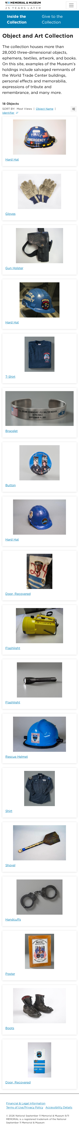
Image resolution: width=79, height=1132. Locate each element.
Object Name (44, 108)
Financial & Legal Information (25, 1103)
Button (10, 485)
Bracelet (11, 431)
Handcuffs (13, 919)
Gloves (10, 214)
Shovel (10, 865)
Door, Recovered (18, 594)
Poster (10, 974)
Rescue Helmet (16, 756)
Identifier (8, 112)
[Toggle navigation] (71, 5)
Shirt (8, 811)
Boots (9, 1028)
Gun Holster (14, 268)
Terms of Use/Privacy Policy (24, 1107)
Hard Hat (12, 159)
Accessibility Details (58, 1107)
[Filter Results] (74, 109)
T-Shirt (10, 376)
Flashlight (12, 648)
